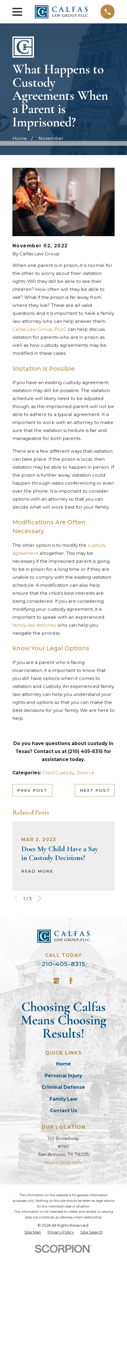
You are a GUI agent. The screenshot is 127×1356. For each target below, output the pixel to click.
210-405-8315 (63, 964)
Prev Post (32, 790)
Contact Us (63, 1110)
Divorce (86, 772)
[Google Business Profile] (56, 981)
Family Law (63, 1099)
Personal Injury (63, 1075)
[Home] (61, 11)
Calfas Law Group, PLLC (39, 329)
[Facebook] (71, 981)
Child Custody (58, 772)
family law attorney (34, 625)
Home (63, 1064)
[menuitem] (32, 1232)
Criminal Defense (63, 1087)
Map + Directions (63, 1162)
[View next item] (39, 898)
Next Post (95, 790)
